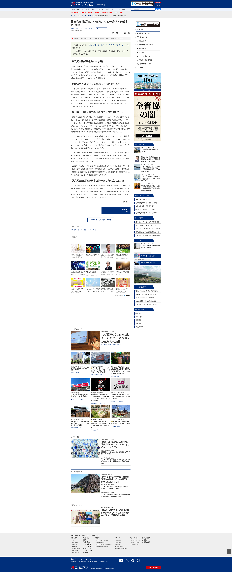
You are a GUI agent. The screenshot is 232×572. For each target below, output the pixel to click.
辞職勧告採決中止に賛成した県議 (146, 203)
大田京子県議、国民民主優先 (144, 206)
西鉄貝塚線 (139, 327)
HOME (73, 15)
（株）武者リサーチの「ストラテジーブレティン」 (106, 45)
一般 (88, 16)
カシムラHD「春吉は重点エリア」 (146, 301)
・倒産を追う (118, 544)
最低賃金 (138, 323)
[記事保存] (112, 33)
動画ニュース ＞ (77, 505)
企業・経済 (75, 9)
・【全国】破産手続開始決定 (102, 546)
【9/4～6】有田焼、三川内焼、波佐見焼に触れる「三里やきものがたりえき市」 (115, 444)
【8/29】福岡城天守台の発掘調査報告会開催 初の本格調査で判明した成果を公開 (115, 479)
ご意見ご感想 (146, 542)
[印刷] (117, 33)
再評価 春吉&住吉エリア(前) (144, 297)
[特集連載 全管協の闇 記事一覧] (147, 116)
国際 (93, 9)
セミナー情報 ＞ (77, 472)
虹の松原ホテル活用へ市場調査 (145, 209)
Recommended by (119, 295)
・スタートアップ (75, 552)
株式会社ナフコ (95, 430)
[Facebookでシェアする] (121, 33)
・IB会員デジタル (134, 544)
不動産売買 (142, 41)
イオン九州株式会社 (96, 374)
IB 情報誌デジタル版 (143, 33)
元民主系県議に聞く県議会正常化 (146, 213)
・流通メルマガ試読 (135, 542)
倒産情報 (100, 9)
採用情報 (94, 561)
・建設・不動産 (74, 542)
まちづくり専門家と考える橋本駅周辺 (147, 235)
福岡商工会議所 (75, 372)
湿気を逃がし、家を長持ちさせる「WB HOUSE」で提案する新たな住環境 (80, 423)
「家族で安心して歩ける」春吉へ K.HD (148, 304)
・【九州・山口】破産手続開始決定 (103, 544)
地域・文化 (109, 9)
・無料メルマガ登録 (135, 540)
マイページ (140, 67)
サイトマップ (104, 561)
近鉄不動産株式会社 (117, 426)
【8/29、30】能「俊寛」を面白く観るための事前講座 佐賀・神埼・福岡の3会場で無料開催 (115, 461)
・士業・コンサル (75, 550)
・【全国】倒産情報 (100, 542)
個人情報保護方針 (84, 561)
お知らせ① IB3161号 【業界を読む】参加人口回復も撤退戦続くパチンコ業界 (97, 12)
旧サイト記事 (146, 538)
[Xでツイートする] (125, 33)
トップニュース (87, 550)
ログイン (158, 5)
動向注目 (142, 52)
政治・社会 (85, 9)
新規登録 (158, 2)
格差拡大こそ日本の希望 (143, 199)
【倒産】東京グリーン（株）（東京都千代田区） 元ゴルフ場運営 (120, 396)
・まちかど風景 (119, 542)
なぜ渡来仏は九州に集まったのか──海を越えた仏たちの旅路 (115, 338)
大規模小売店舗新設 (145, 60)
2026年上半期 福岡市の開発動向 (146, 294)
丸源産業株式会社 (76, 428)
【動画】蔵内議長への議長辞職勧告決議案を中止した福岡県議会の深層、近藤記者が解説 (115, 512)
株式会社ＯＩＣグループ (78, 399)
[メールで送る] (129, 33)
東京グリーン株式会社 (117, 401)
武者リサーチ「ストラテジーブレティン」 (83, 28)
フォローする (102, 28)
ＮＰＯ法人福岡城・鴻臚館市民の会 (111, 344)
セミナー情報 (87, 546)
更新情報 (85, 552)
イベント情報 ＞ (77, 437)
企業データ (142, 48)
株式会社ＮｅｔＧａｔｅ (98, 403)
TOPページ (140, 29)
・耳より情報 (118, 540)
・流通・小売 (74, 544)
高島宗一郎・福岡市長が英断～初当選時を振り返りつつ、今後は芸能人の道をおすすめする (150, 159)
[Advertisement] (100, 312)
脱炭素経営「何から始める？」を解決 (147, 228)
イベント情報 (120, 9)
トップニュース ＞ (77, 329)
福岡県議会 (139, 320)
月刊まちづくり (142, 37)
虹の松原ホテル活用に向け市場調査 (147, 222)
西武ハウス (139, 317)
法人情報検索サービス (144, 64)
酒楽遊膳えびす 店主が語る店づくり (147, 232)
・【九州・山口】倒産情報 (101, 540)
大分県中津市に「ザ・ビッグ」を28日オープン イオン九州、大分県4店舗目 (100, 370)
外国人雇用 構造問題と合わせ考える (147, 225)
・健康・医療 (74, 546)
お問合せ (144, 540)
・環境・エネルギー (75, 548)
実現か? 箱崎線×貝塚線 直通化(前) (146, 291)
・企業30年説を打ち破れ (121, 548)
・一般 (72, 540)
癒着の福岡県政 (115, 376)
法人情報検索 (100, 4)
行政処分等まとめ (144, 56)
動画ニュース (87, 548)
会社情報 (73, 561)
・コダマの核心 (119, 546)
